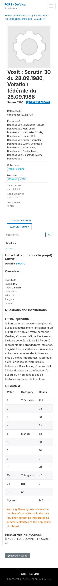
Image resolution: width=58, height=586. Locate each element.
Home (8, 15)
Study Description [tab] (20, 220)
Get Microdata (39, 102)
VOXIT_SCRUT (43, 15)
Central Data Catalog (23, 15)
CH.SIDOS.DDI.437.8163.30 (19, 19)
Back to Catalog (18, 555)
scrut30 (9, 248)
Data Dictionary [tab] (19, 227)
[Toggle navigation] (51, 6)
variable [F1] (40, 19)
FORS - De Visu (15, 4)
